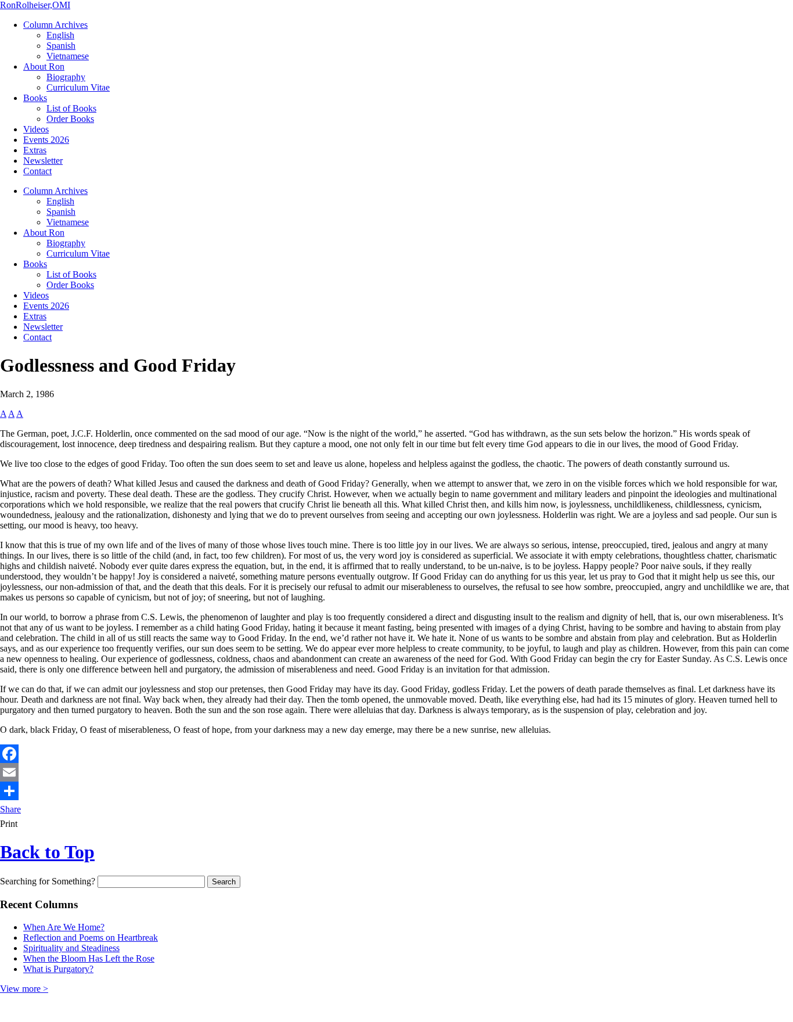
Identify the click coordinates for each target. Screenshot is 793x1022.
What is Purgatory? (58, 969)
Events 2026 (46, 140)
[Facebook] (396, 753)
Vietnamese (67, 56)
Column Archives (55, 25)
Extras (34, 150)
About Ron (43, 66)
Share (10, 809)
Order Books (70, 119)
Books (35, 98)
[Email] (396, 772)
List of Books (71, 108)
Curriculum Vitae (78, 87)
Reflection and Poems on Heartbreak (90, 937)
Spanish (60, 46)
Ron (35, 5)
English (60, 35)
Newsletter (43, 160)
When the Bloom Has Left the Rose (88, 958)
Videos (36, 129)
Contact (37, 171)
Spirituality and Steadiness (71, 948)
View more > (24, 989)
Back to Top (47, 851)
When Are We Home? (63, 927)
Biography (65, 77)
